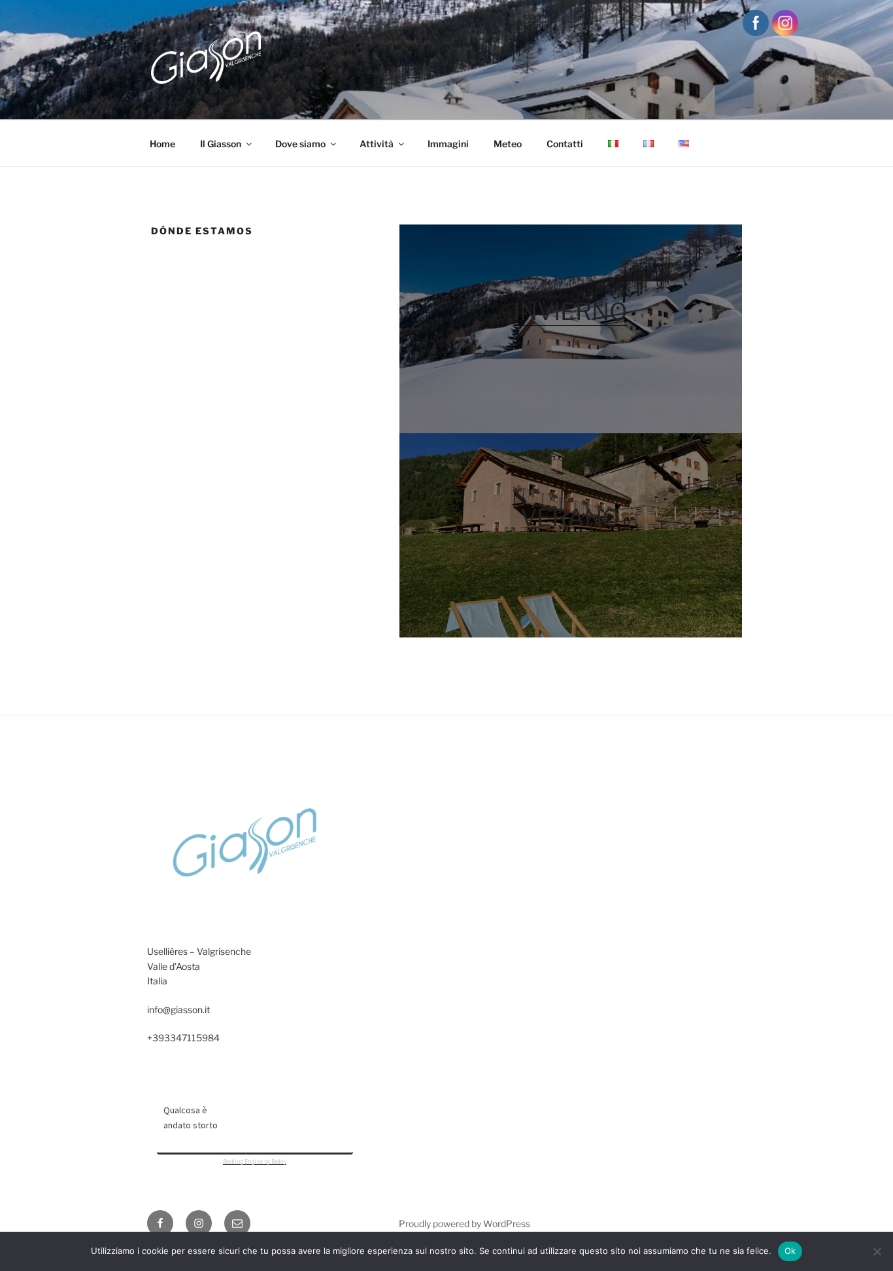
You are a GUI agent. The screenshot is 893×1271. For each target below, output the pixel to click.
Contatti (565, 143)
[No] (876, 1251)
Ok (790, 1250)
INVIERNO (570, 311)
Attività (377, 143)
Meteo (508, 143)
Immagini (448, 143)
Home (162, 143)
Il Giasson (220, 143)
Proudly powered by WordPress (464, 1223)
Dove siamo (300, 143)
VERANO (570, 517)
